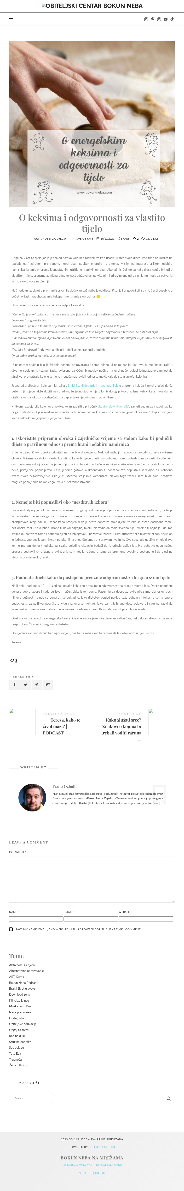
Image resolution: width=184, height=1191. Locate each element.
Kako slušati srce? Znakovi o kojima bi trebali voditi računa (133, 727)
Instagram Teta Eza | (79, 1165)
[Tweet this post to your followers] (25, 685)
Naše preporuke (20, 1012)
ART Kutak (16, 977)
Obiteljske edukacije (23, 1024)
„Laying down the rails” (113, 406)
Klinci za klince (19, 1000)
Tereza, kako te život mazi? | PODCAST (50, 724)
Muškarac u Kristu (21, 1006)
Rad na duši (17, 1036)
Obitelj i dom (17, 1018)
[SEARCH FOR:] (92, 1098)
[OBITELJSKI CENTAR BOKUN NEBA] (92, 6)
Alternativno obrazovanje (26, 971)
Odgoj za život (19, 1030)
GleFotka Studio (102, 1146)
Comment (17, 852)
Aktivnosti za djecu (50, 238)
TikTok (100, 1172)
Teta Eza (15, 1053)
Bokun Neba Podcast (23, 983)
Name (14, 911)
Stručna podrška (20, 1042)
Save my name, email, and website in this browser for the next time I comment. (78, 929)
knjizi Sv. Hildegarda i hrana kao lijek (93, 385)
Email (69, 911)
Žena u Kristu (18, 1065)
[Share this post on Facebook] (14, 685)
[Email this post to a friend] (48, 685)
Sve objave (84, 238)
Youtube (85, 1172)
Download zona (19, 994)
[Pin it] (37, 685)
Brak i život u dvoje (22, 989)
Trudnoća (15, 1059)
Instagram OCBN (109, 1165)
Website (125, 911)
